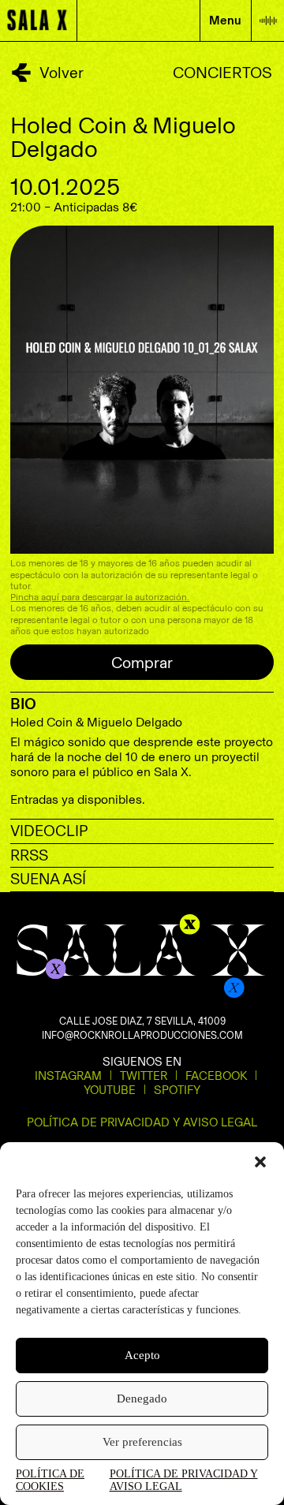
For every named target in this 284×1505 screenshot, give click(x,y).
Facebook (216, 1076)
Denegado (142, 1398)
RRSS (29, 855)
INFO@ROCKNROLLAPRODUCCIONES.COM (142, 1035)
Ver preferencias (142, 1442)
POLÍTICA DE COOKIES (50, 1480)
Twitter (143, 1076)
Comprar (142, 662)
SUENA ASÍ (48, 879)
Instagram (68, 1076)
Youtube (110, 1090)
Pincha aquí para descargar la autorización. (99, 597)
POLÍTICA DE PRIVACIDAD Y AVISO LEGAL (184, 1480)
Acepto (142, 1355)
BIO (23, 704)
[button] (260, 1162)
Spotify (177, 1090)
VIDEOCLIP (49, 831)
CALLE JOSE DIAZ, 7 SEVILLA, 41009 (142, 1021)
